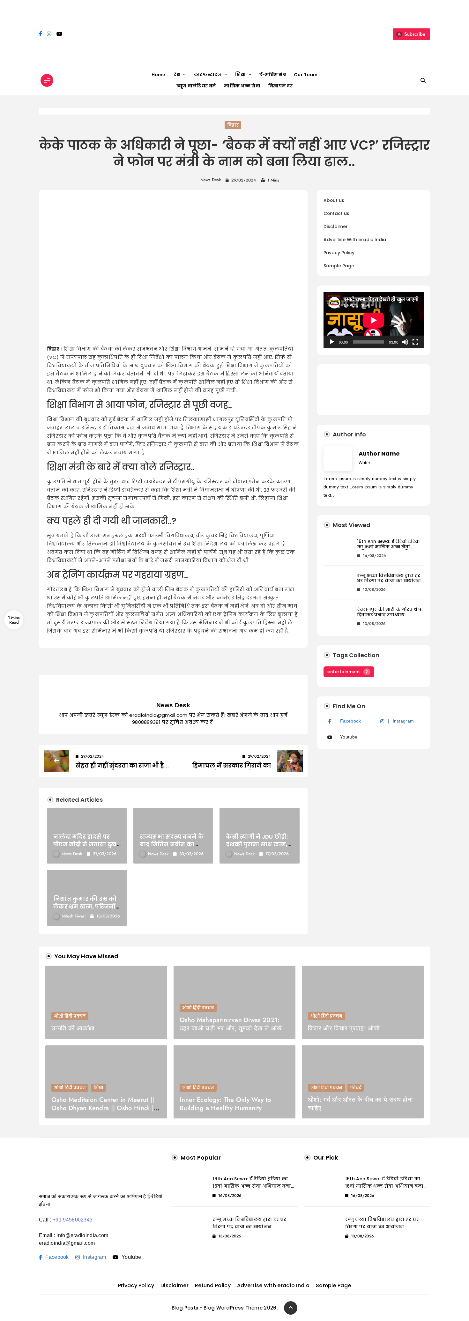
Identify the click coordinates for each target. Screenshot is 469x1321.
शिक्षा (240, 74)
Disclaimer (336, 227)
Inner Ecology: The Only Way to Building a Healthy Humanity (225, 1104)
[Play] (332, 342)
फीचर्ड (355, 1088)
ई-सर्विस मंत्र (272, 74)
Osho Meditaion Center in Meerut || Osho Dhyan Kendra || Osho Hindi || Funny (103, 1108)
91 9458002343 (74, 1219)
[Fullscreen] (415, 342)
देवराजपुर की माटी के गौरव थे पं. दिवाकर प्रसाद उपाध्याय (389, 612)
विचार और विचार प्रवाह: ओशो (344, 1028)
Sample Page (339, 266)
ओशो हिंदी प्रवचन (70, 1016)
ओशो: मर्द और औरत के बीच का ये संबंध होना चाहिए (360, 1104)
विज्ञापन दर (280, 86)
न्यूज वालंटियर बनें (196, 86)
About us (334, 200)
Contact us (336, 214)
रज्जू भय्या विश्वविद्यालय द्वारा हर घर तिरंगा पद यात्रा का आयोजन (389, 578)
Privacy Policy (339, 253)
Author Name (379, 453)
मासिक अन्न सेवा (242, 86)
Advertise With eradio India (355, 240)
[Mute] (405, 342)
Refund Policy (213, 1285)
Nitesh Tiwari (74, 916)
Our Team (305, 74)
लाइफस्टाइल (208, 74)
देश (177, 74)
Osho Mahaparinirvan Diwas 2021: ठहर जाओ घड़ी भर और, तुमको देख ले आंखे (231, 1024)
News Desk (210, 180)
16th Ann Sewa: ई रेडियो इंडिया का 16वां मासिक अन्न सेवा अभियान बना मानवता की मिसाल (388, 549)
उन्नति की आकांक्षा (72, 1028)
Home (159, 74)
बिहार (233, 125)
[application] (374, 320)
